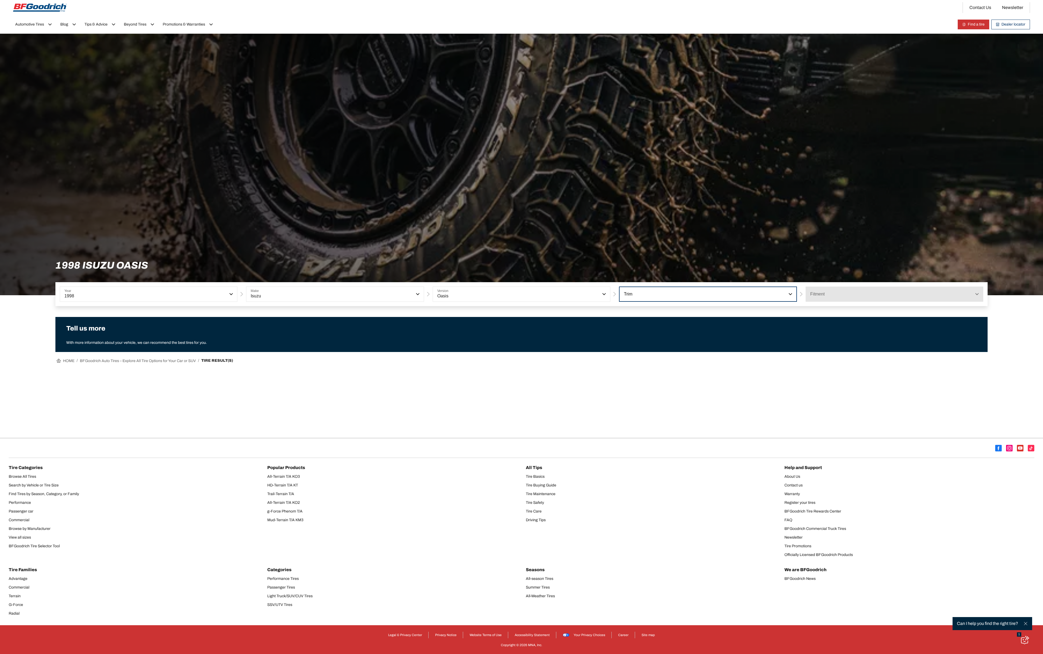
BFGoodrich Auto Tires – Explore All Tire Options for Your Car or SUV (138, 361)
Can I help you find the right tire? (987, 623)
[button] (230, 294)
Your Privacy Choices (589, 635)
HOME (68, 361)
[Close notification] (1025, 623)
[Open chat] (1024, 639)
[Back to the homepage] (40, 7)
